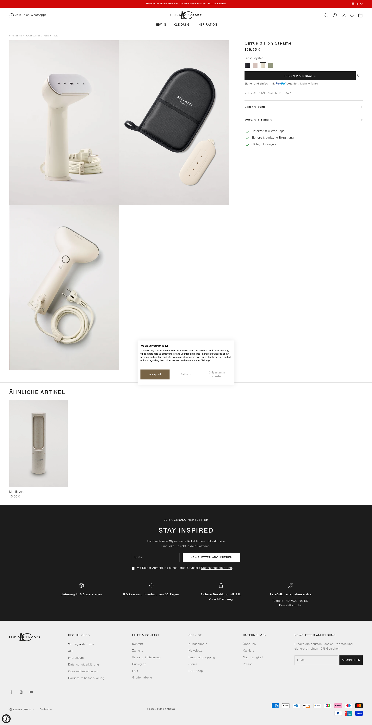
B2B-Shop (196, 671)
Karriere (248, 650)
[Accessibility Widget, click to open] (6, 718)
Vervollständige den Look (268, 93)
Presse (247, 664)
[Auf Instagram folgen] (21, 692)
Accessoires (33, 36)
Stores (193, 664)
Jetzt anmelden (217, 4)
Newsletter (196, 650)
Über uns (249, 644)
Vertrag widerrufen (81, 644)
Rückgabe (139, 664)
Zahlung (137, 650)
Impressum (76, 658)
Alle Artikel (51, 36)
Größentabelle (142, 677)
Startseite (15, 36)
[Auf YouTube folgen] (31, 692)
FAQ (135, 671)
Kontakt (137, 644)
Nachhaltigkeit (253, 657)
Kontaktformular (290, 605)
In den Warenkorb (300, 76)
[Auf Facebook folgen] (11, 692)
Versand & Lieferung (146, 657)
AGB (71, 651)
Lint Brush (16, 492)
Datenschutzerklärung (216, 568)
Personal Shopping (202, 657)
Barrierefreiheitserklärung (86, 678)
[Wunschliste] (352, 15)
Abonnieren (351, 660)
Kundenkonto (198, 644)
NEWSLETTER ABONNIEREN (211, 557)
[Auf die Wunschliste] (359, 75)
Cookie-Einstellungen (83, 671)
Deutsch (44, 709)
